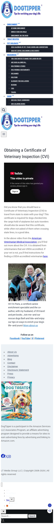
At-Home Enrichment (18, 28)
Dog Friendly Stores (18, 66)
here (45, 256)
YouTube (25, 338)
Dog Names (14, 73)
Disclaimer (12, 366)
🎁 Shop (9, 506)
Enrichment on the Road (19, 35)
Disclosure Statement (18, 370)
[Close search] (3, 511)
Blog (9, 359)
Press (10, 374)
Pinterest (39, 338)
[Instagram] (9, 457)
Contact (11, 363)
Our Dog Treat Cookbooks (20, 100)
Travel (13, 92)
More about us (30, 325)
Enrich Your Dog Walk (19, 32)
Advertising (13, 355)
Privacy (11, 377)
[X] (6, 457)
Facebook (15, 338)
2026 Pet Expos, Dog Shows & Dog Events (25, 51)
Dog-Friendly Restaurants (20, 70)
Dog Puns (14, 77)
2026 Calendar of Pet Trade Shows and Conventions (29, 47)
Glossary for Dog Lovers (20, 81)
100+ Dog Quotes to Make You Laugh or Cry (26, 59)
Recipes (9, 496)
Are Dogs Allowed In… (18, 62)
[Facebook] (3, 457)
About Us (12, 352)
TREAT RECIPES (13, 39)
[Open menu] (4, 134)
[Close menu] (1, 485)
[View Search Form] (3, 110)
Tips (12, 88)
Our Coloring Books (18, 104)
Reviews (14, 85)
